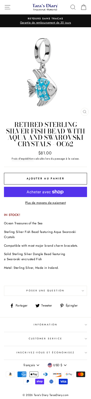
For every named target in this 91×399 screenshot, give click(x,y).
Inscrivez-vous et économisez (45, 352)
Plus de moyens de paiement (45, 202)
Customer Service (45, 338)
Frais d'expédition (23, 158)
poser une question (45, 290)
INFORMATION (45, 324)
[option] (45, 21)
